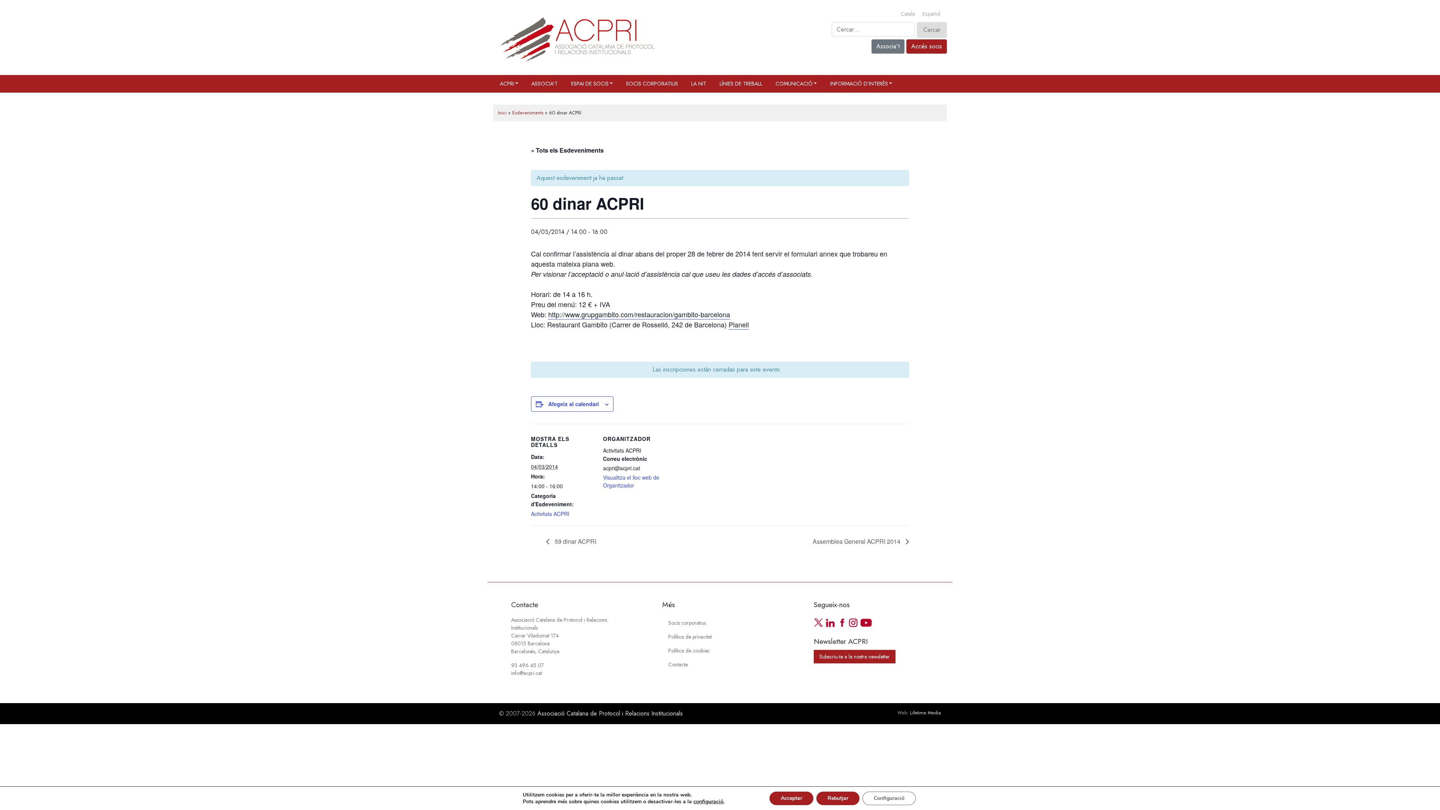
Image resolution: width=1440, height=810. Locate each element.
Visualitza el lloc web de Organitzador (631, 481)
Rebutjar (838, 798)
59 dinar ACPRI (574, 541)
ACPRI (507, 83)
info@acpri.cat (526, 673)
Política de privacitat (690, 636)
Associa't (888, 46)
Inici (502, 112)
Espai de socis (590, 83)
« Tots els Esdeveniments (567, 150)
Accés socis (926, 46)
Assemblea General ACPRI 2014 (857, 541)
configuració (708, 801)
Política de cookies (688, 650)
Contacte (678, 664)
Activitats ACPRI (550, 514)
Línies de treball (741, 83)
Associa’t (544, 83)
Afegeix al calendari (573, 404)
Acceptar (791, 798)
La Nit (698, 83)
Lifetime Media (925, 712)
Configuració (889, 798)
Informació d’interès (859, 83)
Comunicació (794, 83)
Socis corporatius (652, 83)
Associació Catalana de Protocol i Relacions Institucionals (610, 713)
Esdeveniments (527, 112)
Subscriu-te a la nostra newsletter (854, 656)
